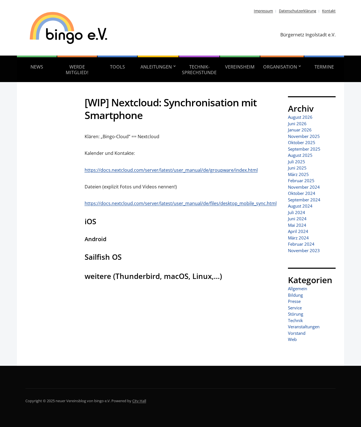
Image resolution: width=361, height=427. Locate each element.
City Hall (139, 400)
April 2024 (298, 231)
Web (292, 339)
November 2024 (304, 187)
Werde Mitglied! (77, 70)
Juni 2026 (297, 123)
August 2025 (300, 155)
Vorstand (296, 333)
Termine (324, 67)
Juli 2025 (296, 161)
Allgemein (297, 288)
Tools (117, 67)
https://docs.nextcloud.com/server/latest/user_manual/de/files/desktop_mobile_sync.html (181, 203)
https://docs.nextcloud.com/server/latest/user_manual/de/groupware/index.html (171, 170)
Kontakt (329, 10)
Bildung (295, 295)
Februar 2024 (301, 244)
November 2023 (304, 250)
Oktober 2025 (301, 142)
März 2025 (298, 174)
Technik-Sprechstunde (199, 70)
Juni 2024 (297, 218)
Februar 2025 (301, 180)
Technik (295, 320)
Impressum (263, 10)
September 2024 (304, 200)
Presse (294, 301)
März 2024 (298, 238)
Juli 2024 (296, 212)
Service (295, 308)
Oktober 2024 (301, 193)
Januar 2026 (300, 130)
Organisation (280, 67)
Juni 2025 (297, 168)
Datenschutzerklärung (297, 10)
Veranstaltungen (304, 326)
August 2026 (300, 117)
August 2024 (300, 206)
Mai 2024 (297, 225)
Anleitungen (156, 67)
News (36, 67)
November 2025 (304, 136)
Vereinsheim (240, 67)
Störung (295, 314)
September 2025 (304, 149)
